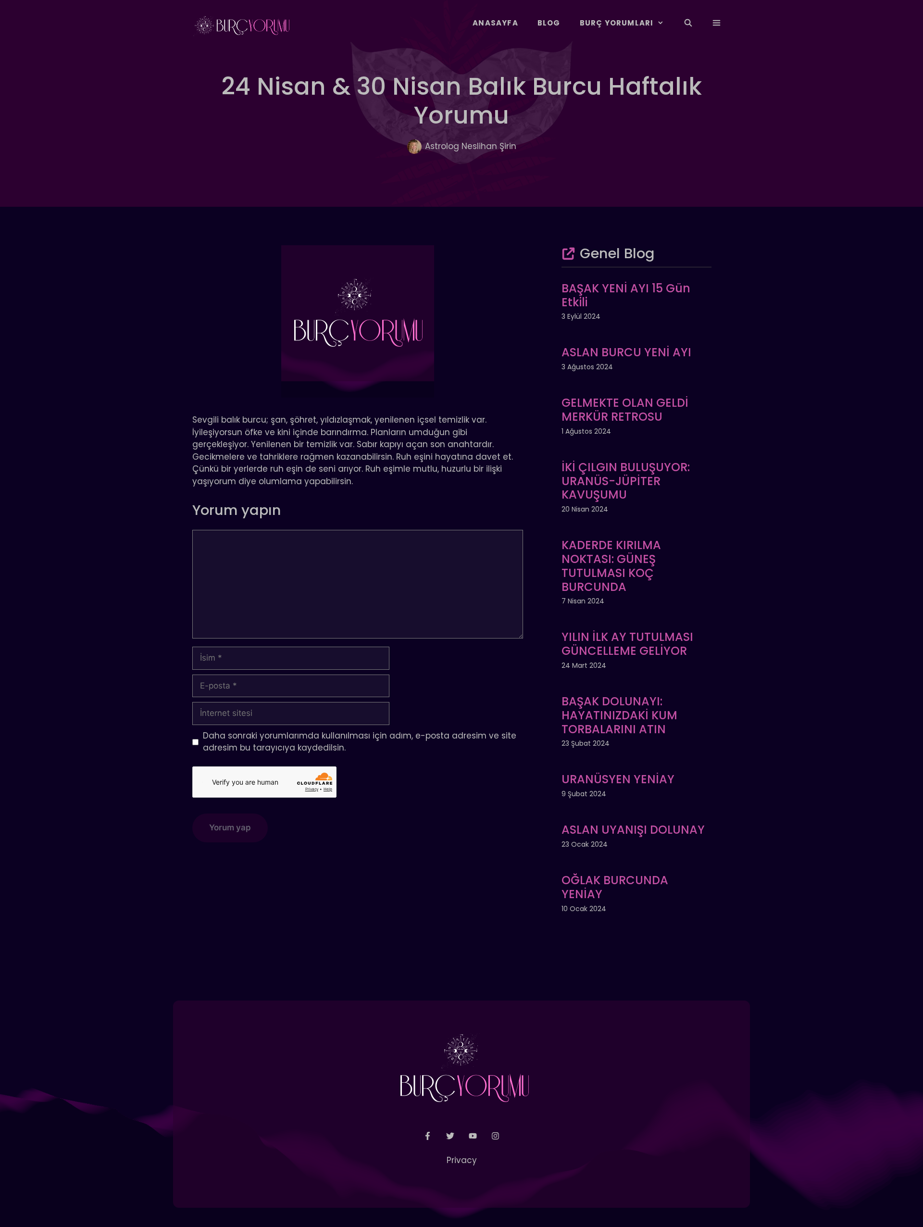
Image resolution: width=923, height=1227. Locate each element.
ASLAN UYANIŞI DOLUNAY (633, 830)
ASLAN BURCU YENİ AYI (626, 352)
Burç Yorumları (617, 23)
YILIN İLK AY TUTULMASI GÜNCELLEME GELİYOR (627, 644)
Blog (549, 23)
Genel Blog (617, 253)
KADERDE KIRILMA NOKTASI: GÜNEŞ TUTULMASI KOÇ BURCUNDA (611, 565)
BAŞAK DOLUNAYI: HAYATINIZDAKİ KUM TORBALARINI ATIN (619, 715)
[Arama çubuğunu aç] (688, 23)
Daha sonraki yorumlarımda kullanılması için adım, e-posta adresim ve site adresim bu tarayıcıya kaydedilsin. (359, 742)
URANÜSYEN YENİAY (617, 779)
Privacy (462, 1160)
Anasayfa (495, 23)
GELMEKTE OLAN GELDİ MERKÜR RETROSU (624, 410)
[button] (716, 23)
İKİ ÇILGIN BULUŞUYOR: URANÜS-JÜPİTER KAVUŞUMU (625, 481)
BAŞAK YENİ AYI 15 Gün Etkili (625, 295)
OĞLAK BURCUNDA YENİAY (614, 887)
